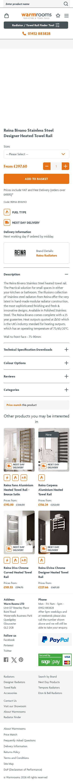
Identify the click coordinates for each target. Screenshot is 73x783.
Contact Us (10, 700)
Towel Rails (10, 687)
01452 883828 (39, 33)
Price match (14, 405)
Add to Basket (36, 179)
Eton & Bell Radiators (50, 693)
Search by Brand (47, 676)
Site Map (9, 763)
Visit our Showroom (15, 706)
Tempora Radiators (49, 687)
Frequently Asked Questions (20, 740)
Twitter (8, 650)
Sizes (7, 146)
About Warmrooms (15, 711)
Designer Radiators (14, 682)
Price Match (10, 734)
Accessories (10, 693)
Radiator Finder (12, 717)
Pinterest (8, 645)
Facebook (9, 639)
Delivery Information (15, 746)
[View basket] (6, 16)
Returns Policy (12, 752)
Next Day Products (49, 682)
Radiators (9, 676)
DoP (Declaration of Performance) (23, 769)
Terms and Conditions (16, 757)
